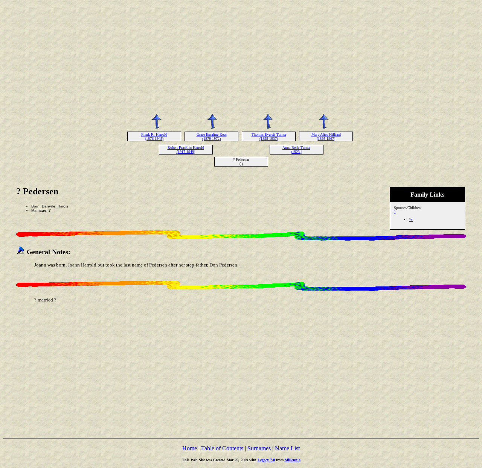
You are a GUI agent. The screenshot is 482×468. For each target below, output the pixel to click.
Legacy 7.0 (266, 460)
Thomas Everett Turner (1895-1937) (269, 136)
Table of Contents (222, 448)
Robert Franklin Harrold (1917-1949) (186, 149)
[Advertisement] (241, 55)
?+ (411, 220)
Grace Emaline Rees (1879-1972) (212, 136)
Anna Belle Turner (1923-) (296, 149)
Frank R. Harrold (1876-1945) (154, 136)
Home (189, 448)
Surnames (259, 448)
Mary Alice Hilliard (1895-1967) (326, 136)
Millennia (292, 460)
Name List (287, 448)
